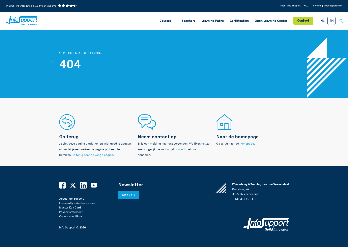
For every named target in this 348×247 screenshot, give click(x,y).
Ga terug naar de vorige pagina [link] (92, 155)
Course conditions (71, 216)
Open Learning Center (271, 21)
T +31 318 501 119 (244, 199)
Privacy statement (71, 212)
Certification (239, 21)
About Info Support (290, 5)
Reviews (316, 5)
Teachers (188, 21)
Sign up (127, 195)
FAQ (306, 5)
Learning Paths (212, 21)
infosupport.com (333, 5)
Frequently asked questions (77, 203)
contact (180, 149)
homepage (247, 143)
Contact (303, 21)
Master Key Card (70, 207)
